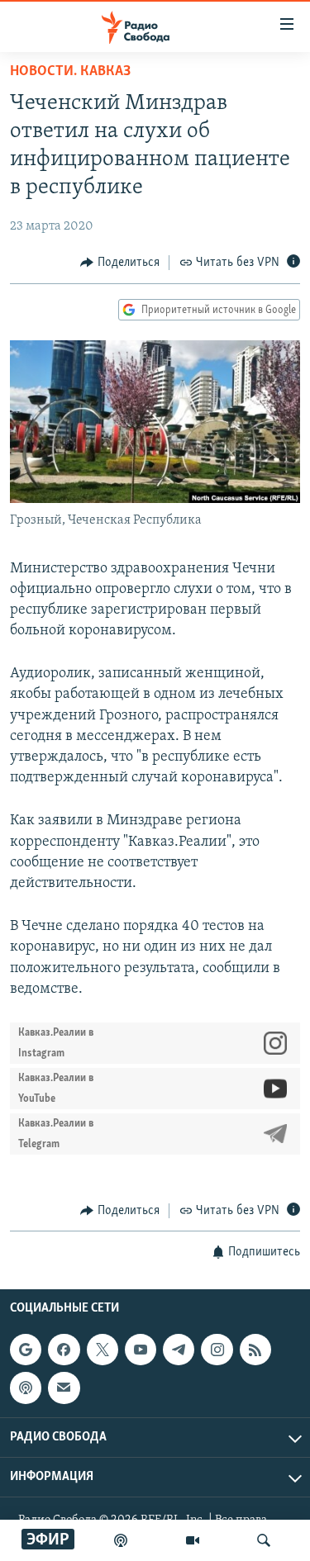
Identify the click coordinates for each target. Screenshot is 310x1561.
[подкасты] (120, 1540)
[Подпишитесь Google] (25, 1349)
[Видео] (192, 1540)
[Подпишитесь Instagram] (216, 1349)
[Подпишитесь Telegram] (178, 1349)
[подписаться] (63, 1388)
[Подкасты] (25, 1388)
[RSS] (255, 1349)
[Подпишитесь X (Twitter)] (102, 1349)
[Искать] (264, 1540)
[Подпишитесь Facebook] (63, 1349)
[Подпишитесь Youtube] (140, 1349)
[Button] (120, 262)
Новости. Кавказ (70, 71)
